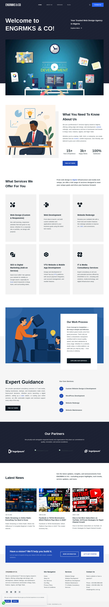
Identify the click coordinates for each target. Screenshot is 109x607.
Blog (69, 4)
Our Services (48, 580)
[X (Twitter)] (11, 592)
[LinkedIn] (15, 592)
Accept (7, 601)
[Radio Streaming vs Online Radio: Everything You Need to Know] (21, 500)
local (11, 282)
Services (60, 4)
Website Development (71, 578)
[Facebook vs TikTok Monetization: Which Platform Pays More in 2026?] (54, 500)
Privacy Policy (48, 585)
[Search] (89, 4)
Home (40, 4)
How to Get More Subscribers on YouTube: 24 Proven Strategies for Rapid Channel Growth (87, 520)
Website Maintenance (71, 583)
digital (74, 180)
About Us (49, 4)
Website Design (70, 576)
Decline (15, 601)
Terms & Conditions (50, 587)
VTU (55, 274)
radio (22, 395)
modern (76, 138)
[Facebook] (6, 592)
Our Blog (46, 583)
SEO (81, 226)
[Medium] (19, 592)
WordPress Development (72, 580)
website (98, 127)
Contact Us (97, 4)
